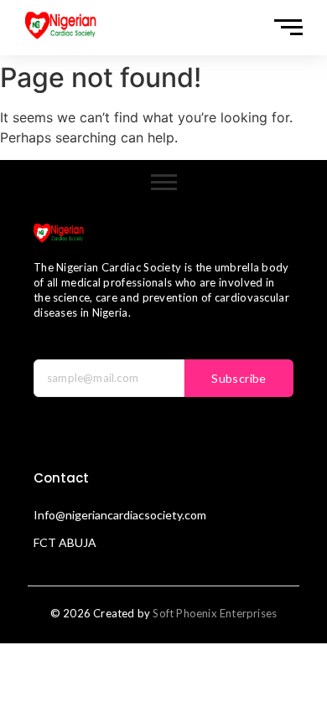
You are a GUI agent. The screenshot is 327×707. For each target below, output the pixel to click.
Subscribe (239, 378)
